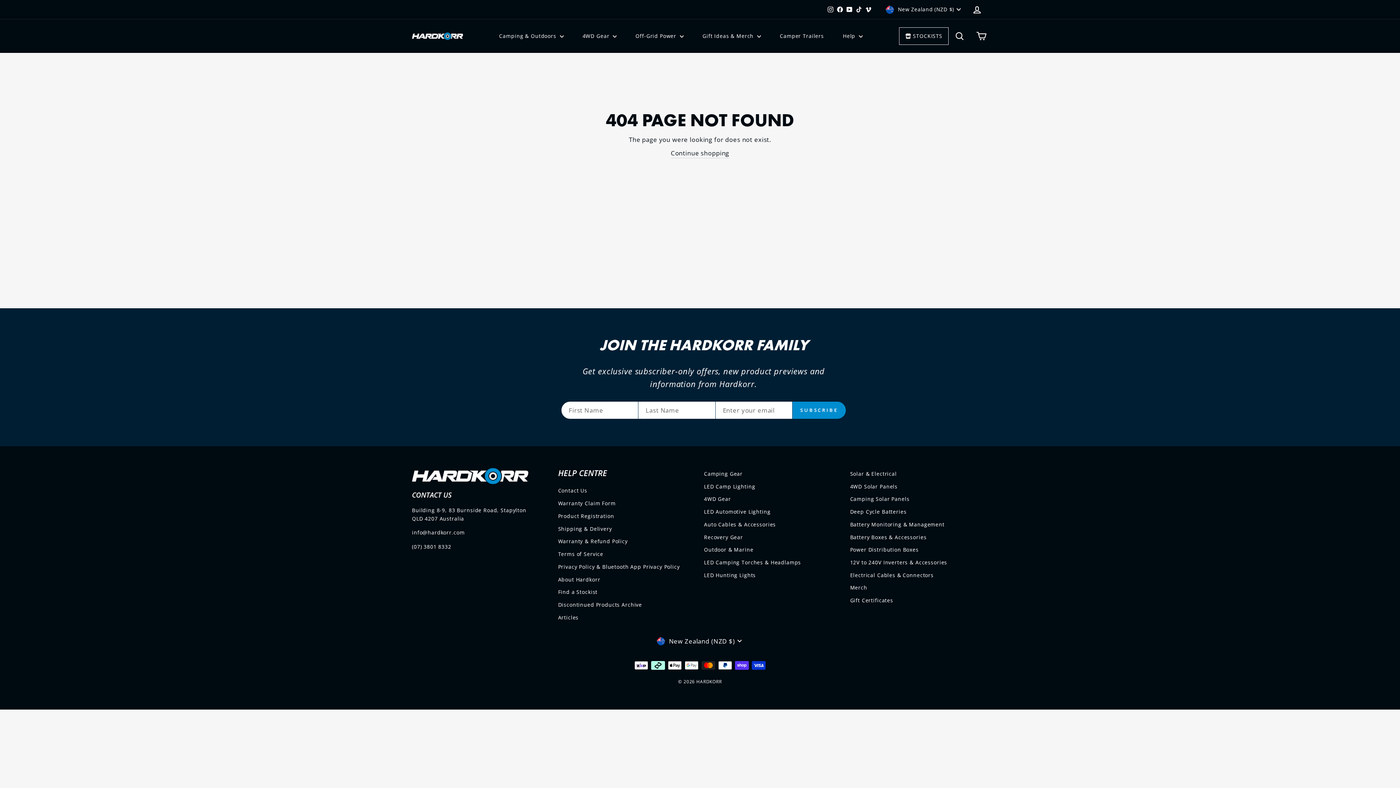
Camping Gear (723, 473)
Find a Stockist (578, 591)
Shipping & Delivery (585, 528)
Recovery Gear (723, 537)
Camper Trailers (802, 35)
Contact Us (573, 490)
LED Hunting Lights (730, 575)
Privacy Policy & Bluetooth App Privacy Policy (619, 566)
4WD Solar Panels (874, 486)
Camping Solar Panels (880, 498)
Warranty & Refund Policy (593, 541)
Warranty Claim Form (587, 503)
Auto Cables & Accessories (740, 524)
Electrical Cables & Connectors (892, 575)
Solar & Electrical (873, 473)
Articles (568, 617)
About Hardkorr (579, 579)
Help (850, 35)
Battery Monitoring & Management (897, 524)
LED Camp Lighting (729, 486)
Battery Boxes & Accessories (888, 537)
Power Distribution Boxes (884, 549)
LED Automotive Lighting (737, 511)
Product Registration (586, 516)
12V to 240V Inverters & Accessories (899, 562)
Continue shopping (700, 153)
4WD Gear (597, 35)
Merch (858, 587)
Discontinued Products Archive (600, 604)
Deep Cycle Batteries (878, 511)
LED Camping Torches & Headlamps (752, 562)
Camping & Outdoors (528, 35)
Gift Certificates (871, 600)
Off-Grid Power (656, 35)
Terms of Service (581, 554)
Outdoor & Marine (729, 549)
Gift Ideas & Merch (729, 35)
